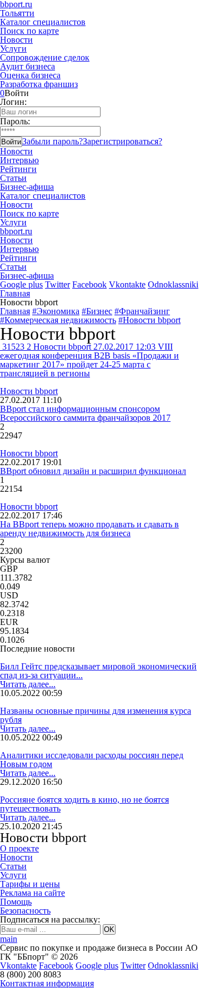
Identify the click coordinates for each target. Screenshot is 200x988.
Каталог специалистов (43, 22)
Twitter (57, 284)
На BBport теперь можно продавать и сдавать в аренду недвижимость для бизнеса (89, 529)
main (8, 939)
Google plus (21, 284)
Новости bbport (29, 391)
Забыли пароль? (52, 141)
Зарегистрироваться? (122, 141)
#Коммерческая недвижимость (58, 320)
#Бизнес (97, 311)
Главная (15, 293)
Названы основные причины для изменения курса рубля (95, 715)
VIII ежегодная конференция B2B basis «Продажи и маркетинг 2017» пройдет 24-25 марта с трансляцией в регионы (89, 360)
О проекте (19, 848)
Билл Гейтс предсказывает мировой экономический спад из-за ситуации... (98, 671)
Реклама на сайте (32, 893)
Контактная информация (47, 983)
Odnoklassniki (173, 284)
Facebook (89, 284)
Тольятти (17, 13)
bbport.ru (16, 231)
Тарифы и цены (30, 884)
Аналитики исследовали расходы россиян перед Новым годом (91, 759)
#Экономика (55, 311)
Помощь (16, 901)
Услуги (13, 48)
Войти (11, 142)
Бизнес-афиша (27, 186)
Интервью (19, 160)
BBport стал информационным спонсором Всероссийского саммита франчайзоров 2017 (85, 413)
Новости (16, 39)
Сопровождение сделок (44, 57)
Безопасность (25, 910)
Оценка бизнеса (30, 75)
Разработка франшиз (39, 84)
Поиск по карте (29, 31)
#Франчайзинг (142, 311)
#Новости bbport (149, 320)
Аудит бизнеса (27, 66)
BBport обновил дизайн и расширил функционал (93, 471)
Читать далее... (28, 684)
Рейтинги (18, 169)
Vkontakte (127, 284)
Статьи (13, 178)
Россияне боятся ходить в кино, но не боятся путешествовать (84, 804)
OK (109, 929)
